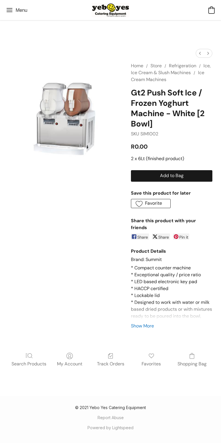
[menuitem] (200, 53)
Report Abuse (111, 417)
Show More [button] (142, 326)
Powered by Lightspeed (110, 427)
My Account (69, 364)
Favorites (151, 364)
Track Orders (110, 364)
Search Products (29, 364)
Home (137, 66)
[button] (110, 10)
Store (156, 66)
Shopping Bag (192, 364)
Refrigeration (182, 66)
